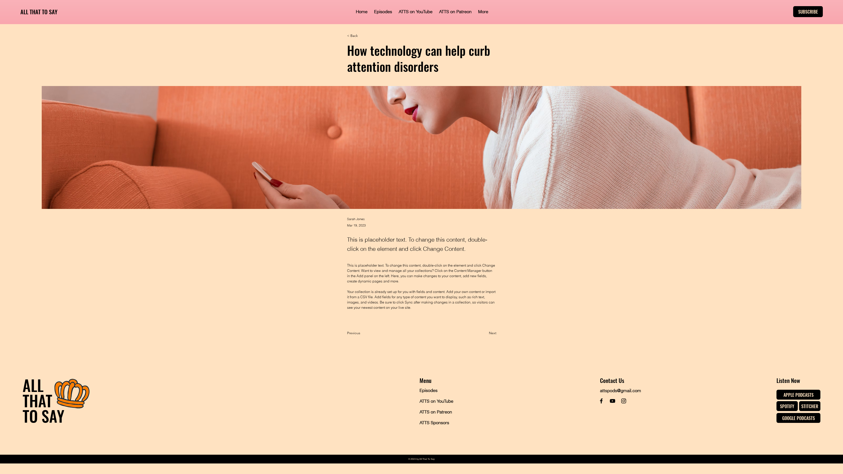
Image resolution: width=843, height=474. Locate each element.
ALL (33, 384)
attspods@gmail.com (620, 390)
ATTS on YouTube (435, 401)
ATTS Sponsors (434, 422)
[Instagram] (623, 401)
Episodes (429, 390)
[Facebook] (601, 401)
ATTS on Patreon (435, 412)
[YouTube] (612, 401)
